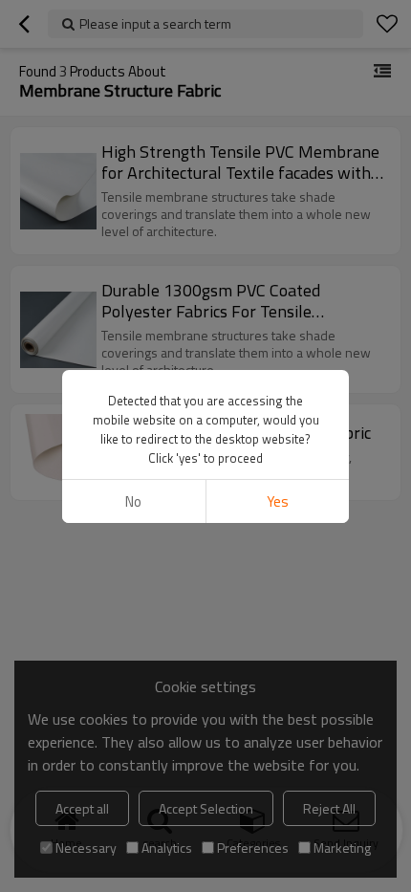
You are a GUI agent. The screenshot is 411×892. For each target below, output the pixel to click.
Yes (278, 501)
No (133, 501)
